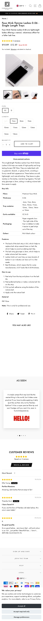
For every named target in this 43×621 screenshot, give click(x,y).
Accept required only (21, 611)
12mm (24, 127)
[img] (7, 479)
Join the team (21, 558)
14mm (6, 134)
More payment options (21, 159)
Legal (21, 572)
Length (5, 117)
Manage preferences (21, 617)
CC (5, 110)
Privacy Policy (35, 599)
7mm (13, 121)
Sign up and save (21, 551)
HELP (21, 565)
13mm (32, 127)
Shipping (13, 49)
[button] (7, 41)
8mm (21, 121)
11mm (15, 127)
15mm (15, 134)
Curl (4, 106)
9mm (29, 121)
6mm (6, 121)
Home (4, 18)
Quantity (6, 140)
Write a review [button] (21, 465)
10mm (6, 127)
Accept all (21, 606)
